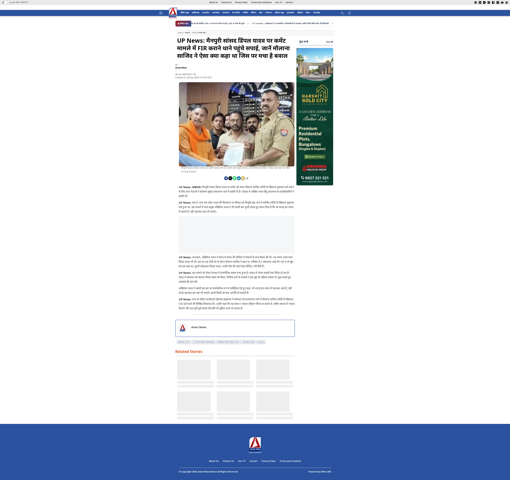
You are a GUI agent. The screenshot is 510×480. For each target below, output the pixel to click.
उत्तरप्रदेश (215, 13)
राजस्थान (225, 13)
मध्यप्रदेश (205, 13)
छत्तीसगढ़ (195, 13)
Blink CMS (326, 472)
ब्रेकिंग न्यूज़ (184, 13)
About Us (213, 2)
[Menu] (349, 13)
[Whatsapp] (234, 178)
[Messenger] (484, 2)
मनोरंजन (268, 13)
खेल (260, 13)
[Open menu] (161, 13)
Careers (289, 2)
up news (261, 342)
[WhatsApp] (488, 2)
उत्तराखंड (316, 13)
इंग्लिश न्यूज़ (279, 13)
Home (180, 33)
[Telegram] (475, 2)
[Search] (342, 13)
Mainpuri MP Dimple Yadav (228, 342)
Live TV (278, 2)
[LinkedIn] (480, 2)
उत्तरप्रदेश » (188, 33)
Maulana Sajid (248, 342)
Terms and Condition (290, 461)
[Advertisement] (237, 234)
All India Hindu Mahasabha (203, 342)
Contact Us (226, 2)
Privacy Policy (241, 2)
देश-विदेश (236, 13)
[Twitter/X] (497, 2)
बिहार (308, 13)
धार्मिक (245, 13)
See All (329, 42)
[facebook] (226, 178)
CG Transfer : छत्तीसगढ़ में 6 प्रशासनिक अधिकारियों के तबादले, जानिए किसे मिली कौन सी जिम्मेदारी (254, 23)
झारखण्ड (290, 13)
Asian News (181, 68)
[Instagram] (506, 2)
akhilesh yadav (183, 342)
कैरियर (253, 13)
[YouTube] (502, 2)
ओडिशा (300, 13)
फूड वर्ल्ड (303, 42)
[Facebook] (493, 2)
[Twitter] (230, 178)
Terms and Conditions (261, 2)
